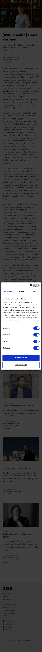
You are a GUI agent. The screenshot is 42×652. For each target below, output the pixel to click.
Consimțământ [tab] (8, 291)
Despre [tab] (34, 291)
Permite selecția (21, 365)
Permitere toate (21, 358)
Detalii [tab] (21, 291)
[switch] (36, 335)
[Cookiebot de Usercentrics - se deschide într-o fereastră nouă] (30, 285)
